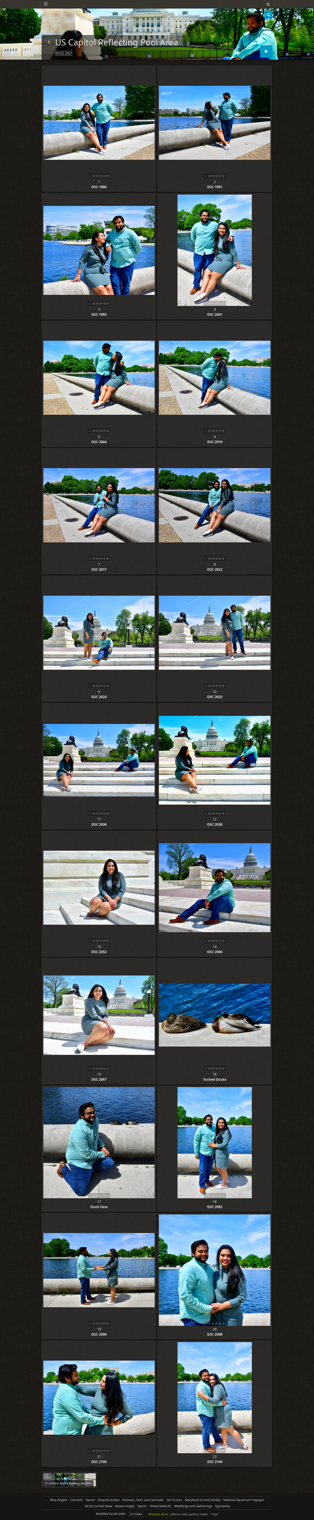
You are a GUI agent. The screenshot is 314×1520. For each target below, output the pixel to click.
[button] (8, 1511)
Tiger (214, 1514)
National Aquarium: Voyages (243, 1500)
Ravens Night (125, 1506)
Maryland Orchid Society (202, 1500)
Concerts (76, 1500)
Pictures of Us (158, 1514)
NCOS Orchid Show (98, 1506)
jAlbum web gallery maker (189, 1514)
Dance (90, 1500)
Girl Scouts (174, 1500)
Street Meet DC (160, 1506)
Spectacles (222, 1506)
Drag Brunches (108, 1500)
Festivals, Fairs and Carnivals (143, 1500)
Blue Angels (58, 1500)
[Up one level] (49, 42)
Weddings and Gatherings (193, 1506)
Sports (142, 1506)
